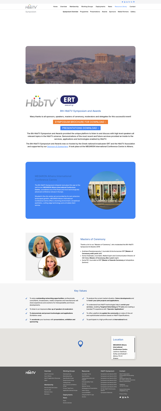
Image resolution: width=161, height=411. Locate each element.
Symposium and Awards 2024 (109, 376)
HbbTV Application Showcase (52, 378)
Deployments (100, 6)
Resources (85, 371)
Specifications (85, 376)
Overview (63, 6)
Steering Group (67, 374)
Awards (104, 12)
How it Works (47, 376)
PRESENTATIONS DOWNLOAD (79, 128)
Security (84, 384)
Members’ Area (48, 392)
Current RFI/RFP (86, 392)
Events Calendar (67, 402)
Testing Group (66, 382)
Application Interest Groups (70, 390)
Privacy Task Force (68, 388)
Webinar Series (86, 386)
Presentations (95, 12)
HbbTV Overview (49, 374)
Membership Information (50, 387)
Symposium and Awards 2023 (109, 378)
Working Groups (87, 6)
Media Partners (123, 12)
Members (46, 394)
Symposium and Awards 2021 (108, 382)
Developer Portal (86, 374)
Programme (84, 12)
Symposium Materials (106, 392)
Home (55, 6)
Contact (132, 6)
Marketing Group (67, 376)
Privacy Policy (123, 394)
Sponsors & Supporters (57, 146)
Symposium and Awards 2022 (109, 380)
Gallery (133, 12)
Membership (74, 6)
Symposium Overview (70, 12)
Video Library (85, 390)
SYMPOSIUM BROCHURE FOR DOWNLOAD (79, 121)
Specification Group (68, 378)
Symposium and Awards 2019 (109, 384)
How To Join (47, 389)
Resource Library (121, 6)
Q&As (45, 380)
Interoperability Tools (87, 382)
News (110, 6)
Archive (84, 397)
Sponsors (112, 12)
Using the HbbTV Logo (88, 394)
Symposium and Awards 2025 (109, 374)
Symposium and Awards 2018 (109, 386)
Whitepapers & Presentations (89, 388)
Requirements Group (68, 380)
